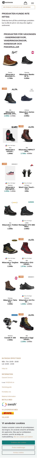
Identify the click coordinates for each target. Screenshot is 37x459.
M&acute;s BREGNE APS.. (10, 113)
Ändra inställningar (18, 447)
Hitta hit (4, 368)
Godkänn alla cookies (18, 442)
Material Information (9, 396)
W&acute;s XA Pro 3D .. (26, 301)
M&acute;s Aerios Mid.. (26, 113)
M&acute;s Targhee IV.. (10, 263)
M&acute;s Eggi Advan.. (26, 338)
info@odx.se (10, 382)
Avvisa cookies (18, 452)
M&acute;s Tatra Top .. (10, 301)
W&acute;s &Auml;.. (10, 150)
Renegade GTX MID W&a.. (27, 226)
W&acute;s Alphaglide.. (10, 188)
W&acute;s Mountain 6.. (10, 75)
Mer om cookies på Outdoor (23, 437)
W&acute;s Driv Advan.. (26, 263)
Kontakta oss (6, 392)
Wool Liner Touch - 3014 (27, 188)
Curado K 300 (10, 338)
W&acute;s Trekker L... (10, 226)
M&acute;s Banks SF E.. (26, 75)
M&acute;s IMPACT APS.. (27, 150)
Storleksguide (7, 387)
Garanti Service (7, 377)
